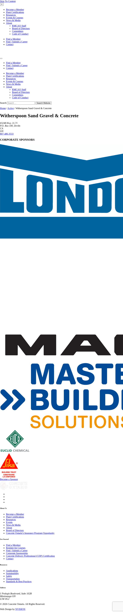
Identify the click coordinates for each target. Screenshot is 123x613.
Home (3, 108)
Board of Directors (21, 28)
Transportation (13, 579)
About (9, 23)
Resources (11, 15)
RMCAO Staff (19, 26)
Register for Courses (15, 548)
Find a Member (13, 39)
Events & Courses (14, 17)
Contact (9, 44)
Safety (9, 576)
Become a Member (15, 9)
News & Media (13, 20)
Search (3, 103)
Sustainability (12, 573)
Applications (12, 570)
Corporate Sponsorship (17, 553)
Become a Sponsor (9, 479)
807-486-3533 (7, 134)
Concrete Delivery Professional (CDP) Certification (30, 556)
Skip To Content (8, 1)
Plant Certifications (15, 12)
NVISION (20, 609)
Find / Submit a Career (16, 41)
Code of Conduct (20, 34)
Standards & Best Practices (19, 581)
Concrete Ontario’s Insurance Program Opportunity (30, 533)
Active (11, 108)
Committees (17, 31)
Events (9, 522)
